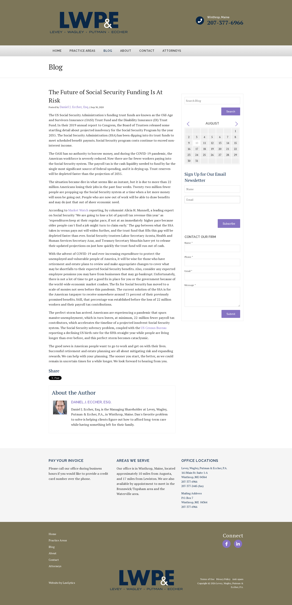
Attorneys (171, 50)
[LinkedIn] (238, 544)
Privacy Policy (223, 579)
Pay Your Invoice (66, 460)
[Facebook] (226, 544)
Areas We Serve (133, 460)
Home (57, 50)
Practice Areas (82, 50)
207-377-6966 (225, 22)
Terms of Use (207, 579)
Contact (147, 50)
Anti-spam (237, 579)
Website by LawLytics (62, 583)
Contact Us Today (226, 66)
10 (196, 143)
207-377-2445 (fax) (192, 486)
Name (189, 242)
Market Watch (78, 210)
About (125, 50)
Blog (107, 50)
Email (188, 270)
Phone (189, 256)
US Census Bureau (153, 328)
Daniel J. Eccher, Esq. (74, 107)
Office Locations (199, 460)
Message (190, 285)
